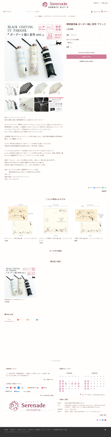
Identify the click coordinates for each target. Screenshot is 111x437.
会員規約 (37, 429)
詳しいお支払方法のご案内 (47, 395)
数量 (68, 47)
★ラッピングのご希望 (73, 39)
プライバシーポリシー (46, 429)
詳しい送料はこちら (48, 379)
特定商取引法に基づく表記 (60, 429)
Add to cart (86, 56)
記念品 (40, 16)
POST (91, 187)
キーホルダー (72, 16)
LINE (105, 187)
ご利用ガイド (96, 3)
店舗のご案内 (103, 415)
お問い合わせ (105, 3)
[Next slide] (106, 256)
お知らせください (22, 429)
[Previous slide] (4, 256)
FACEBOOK (98, 187)
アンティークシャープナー (60, 16)
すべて (9, 319)
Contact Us (31, 429)
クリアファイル (48, 16)
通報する (104, 191)
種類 (68, 35)
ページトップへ (55, 361)
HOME (6, 429)
